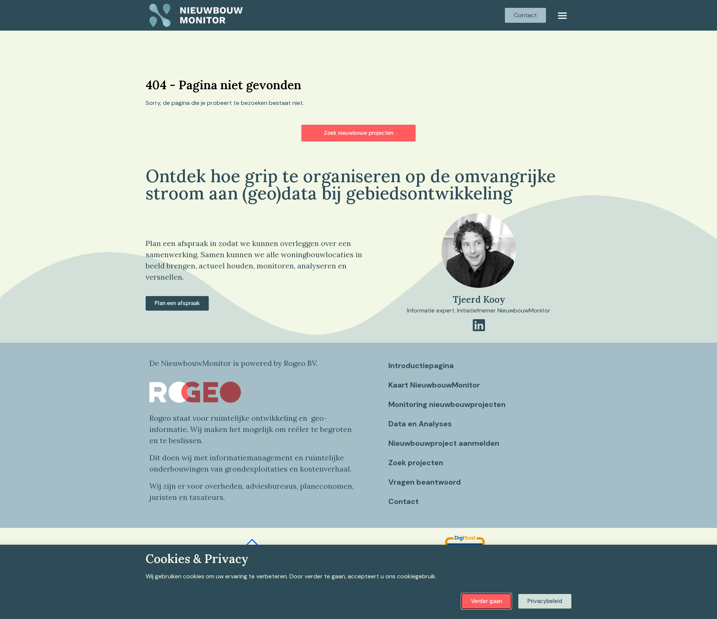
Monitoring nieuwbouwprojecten (447, 404)
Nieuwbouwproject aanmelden (443, 443)
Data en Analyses (420, 424)
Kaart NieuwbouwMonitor (434, 385)
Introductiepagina (421, 365)
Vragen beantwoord (424, 482)
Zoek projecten (415, 462)
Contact (403, 501)
